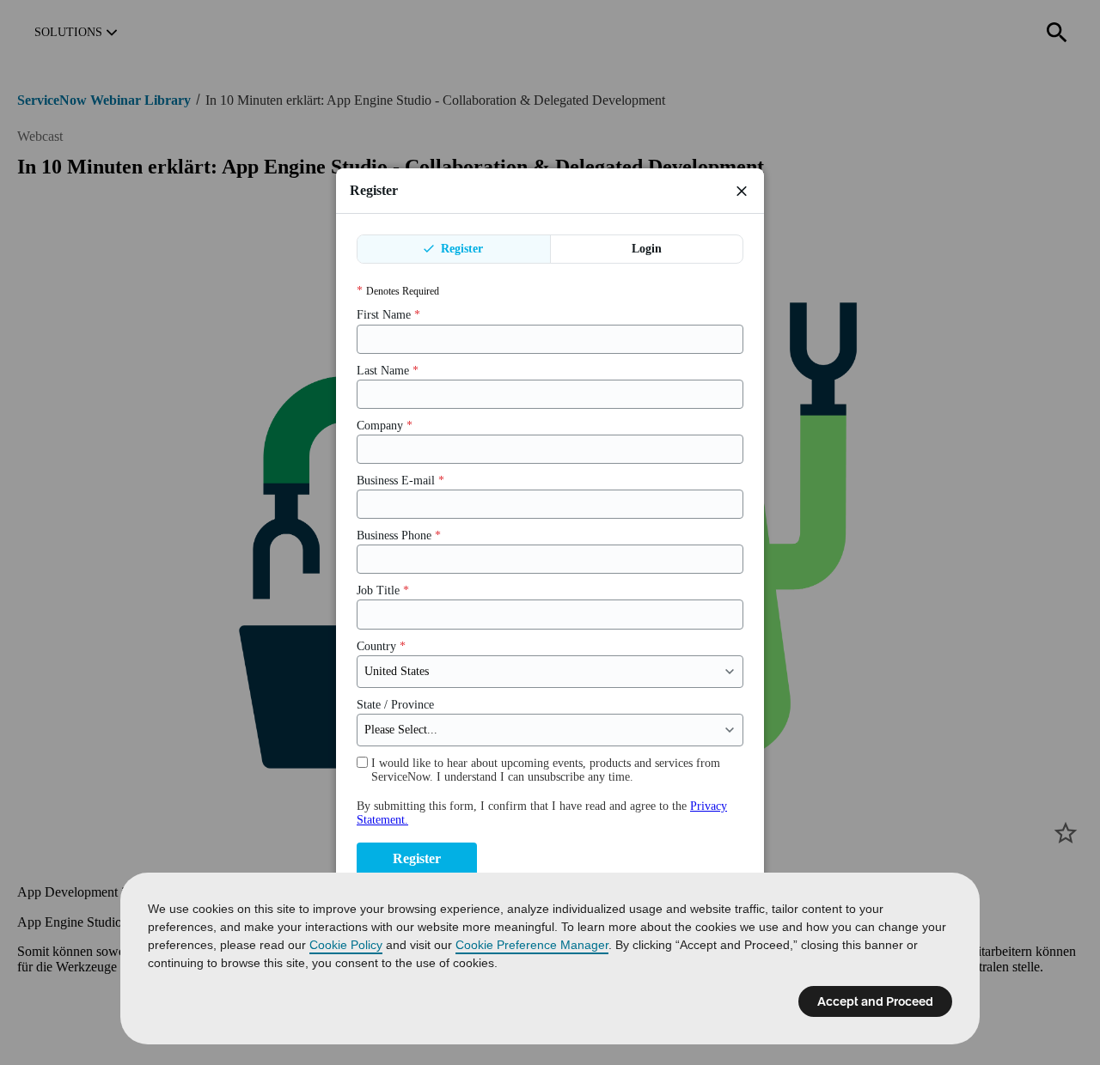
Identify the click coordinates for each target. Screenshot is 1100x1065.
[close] (741, 190)
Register (460, 248)
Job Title (383, 590)
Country (381, 646)
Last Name (388, 370)
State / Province (395, 704)
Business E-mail (400, 480)
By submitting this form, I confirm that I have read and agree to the (542, 813)
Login (647, 248)
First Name (388, 314)
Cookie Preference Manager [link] (531, 945)
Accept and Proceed (875, 1001)
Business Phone (399, 535)
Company (384, 425)
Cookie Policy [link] (345, 945)
